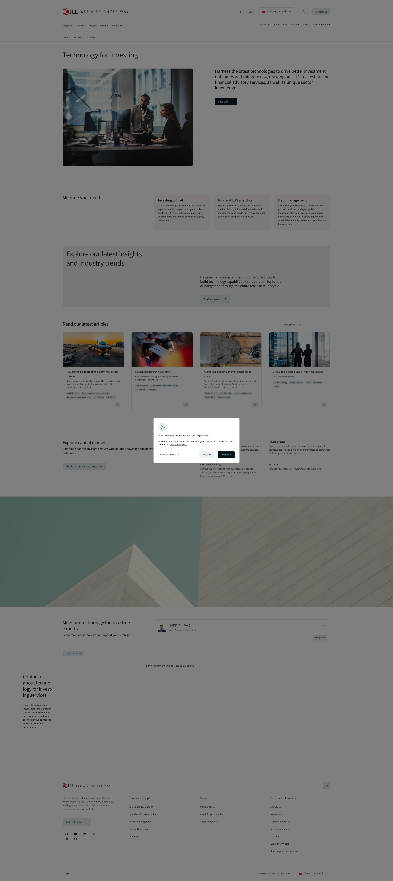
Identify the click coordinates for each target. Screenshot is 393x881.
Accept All (226, 454)
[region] (196, 440)
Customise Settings (169, 455)
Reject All (207, 454)
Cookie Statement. (178, 444)
